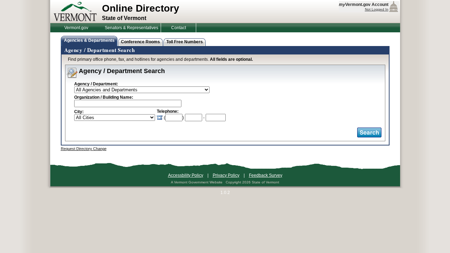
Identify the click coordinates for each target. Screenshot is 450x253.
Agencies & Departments (89, 40)
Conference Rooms (140, 41)
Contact (178, 27)
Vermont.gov (76, 27)
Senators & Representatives (131, 27)
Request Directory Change (84, 149)
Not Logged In (376, 9)
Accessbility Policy (185, 175)
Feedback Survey (265, 175)
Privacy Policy (226, 175)
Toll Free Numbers (184, 41)
